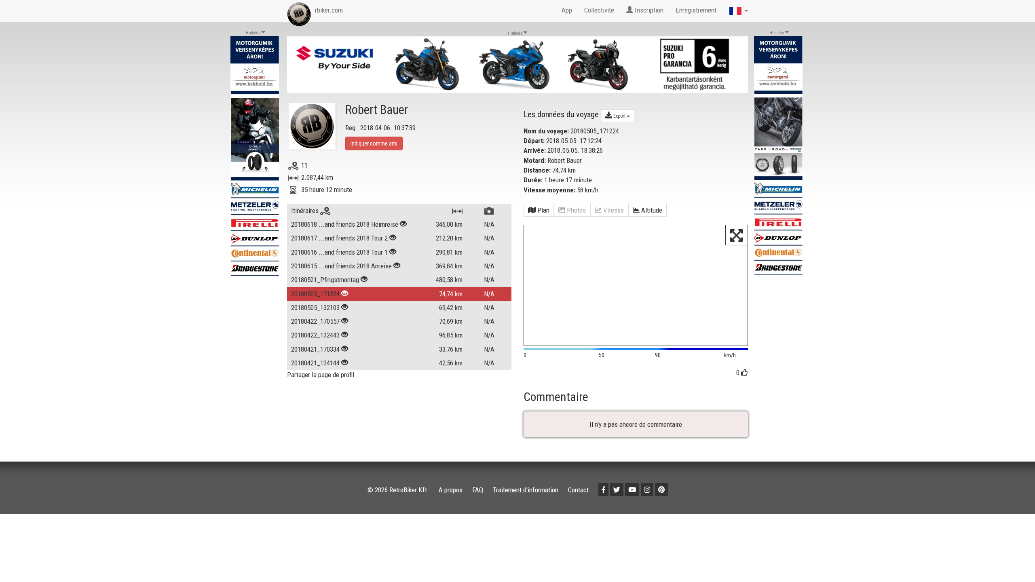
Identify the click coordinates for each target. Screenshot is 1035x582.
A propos (451, 490)
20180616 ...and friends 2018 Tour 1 (339, 252)
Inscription (648, 10)
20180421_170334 (315, 349)
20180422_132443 (315, 335)
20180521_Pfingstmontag (325, 280)
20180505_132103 (315, 308)
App (567, 10)
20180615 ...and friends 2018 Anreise (341, 266)
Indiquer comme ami (374, 143)
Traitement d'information (525, 490)
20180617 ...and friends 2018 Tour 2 (339, 238)
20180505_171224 (315, 294)
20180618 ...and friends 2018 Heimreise (344, 224)
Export (619, 116)
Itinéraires (305, 211)
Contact (578, 490)
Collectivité (599, 10)
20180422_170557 (315, 321)
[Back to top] (1011, 558)
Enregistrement (696, 10)
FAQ (477, 490)
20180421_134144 (315, 363)
